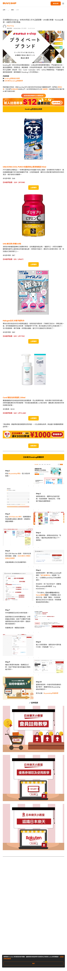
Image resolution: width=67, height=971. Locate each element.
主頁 (4, 10)
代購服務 (44, 89)
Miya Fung (10, 26)
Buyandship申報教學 (51, 693)
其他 (12, 10)
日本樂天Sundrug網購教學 (13, 81)
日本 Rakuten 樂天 (15, 517)
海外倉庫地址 (45, 575)
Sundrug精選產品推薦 (12, 78)
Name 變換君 (40, 595)
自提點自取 (14, 89)
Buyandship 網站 (14, 473)
